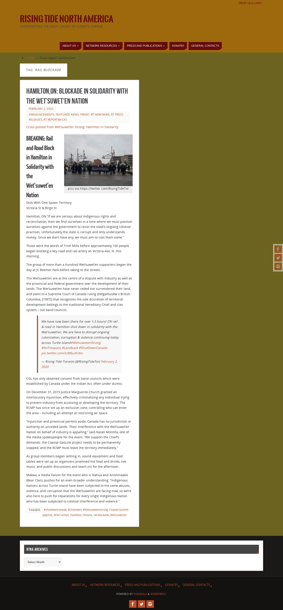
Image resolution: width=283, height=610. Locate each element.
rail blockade (101, 515)
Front (84, 114)
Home (30, 58)
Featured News (67, 114)
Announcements (41, 114)
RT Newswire (100, 114)
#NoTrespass (51, 348)
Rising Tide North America (66, 19)
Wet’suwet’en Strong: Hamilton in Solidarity (86, 127)
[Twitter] (278, 258)
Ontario (87, 515)
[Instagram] (278, 266)
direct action (61, 515)
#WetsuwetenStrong (86, 343)
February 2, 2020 (41, 108)
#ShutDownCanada (93, 348)
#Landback (70, 348)
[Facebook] (278, 249)
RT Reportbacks (55, 119)
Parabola (140, 594)
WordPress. (158, 594)
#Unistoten (75, 509)
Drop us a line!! (250, 3)
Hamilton (75, 515)
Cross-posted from (40, 127)
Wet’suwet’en (118, 515)
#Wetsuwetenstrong (95, 509)
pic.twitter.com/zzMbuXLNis (62, 353)
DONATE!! (171, 585)
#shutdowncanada (55, 509)
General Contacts (196, 585)
